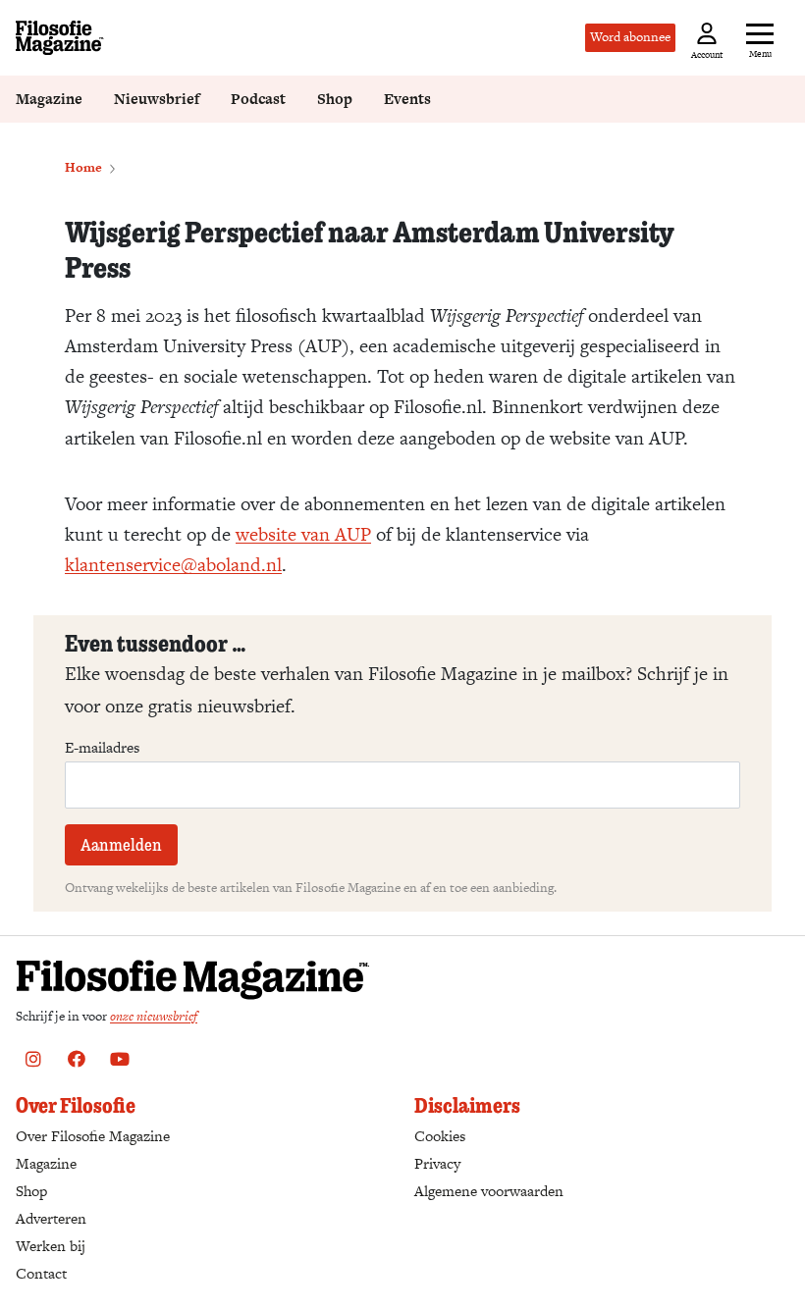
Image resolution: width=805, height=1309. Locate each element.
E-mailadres (102, 748)
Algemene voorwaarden (489, 1190)
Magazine (49, 98)
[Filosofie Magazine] (60, 38)
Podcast (258, 98)
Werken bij (50, 1245)
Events (407, 98)
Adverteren (51, 1218)
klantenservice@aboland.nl (173, 564)
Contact (41, 1273)
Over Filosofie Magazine (93, 1136)
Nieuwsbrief (156, 98)
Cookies (439, 1136)
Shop (334, 98)
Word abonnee (630, 36)
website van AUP (303, 534)
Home (83, 167)
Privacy (437, 1163)
